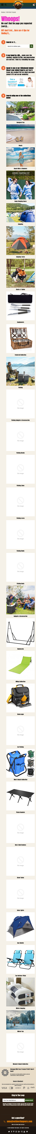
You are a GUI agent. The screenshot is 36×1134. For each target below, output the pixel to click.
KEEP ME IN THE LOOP (29, 1100)
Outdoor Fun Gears (15, 1128)
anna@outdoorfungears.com (19, 1121)
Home (3, 12)
